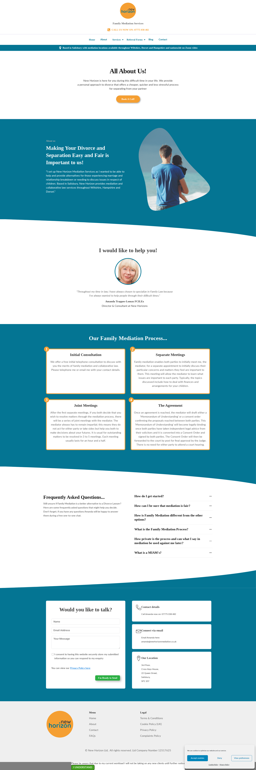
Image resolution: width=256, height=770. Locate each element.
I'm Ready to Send (107, 678)
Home (92, 39)
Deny (219, 758)
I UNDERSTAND (82, 767)
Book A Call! (128, 99)
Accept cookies (197, 758)
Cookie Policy (213, 764)
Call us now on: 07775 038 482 (130, 29)
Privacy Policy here (80, 668)
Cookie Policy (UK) (151, 724)
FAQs (92, 736)
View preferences (241, 758)
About (103, 39)
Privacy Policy (224, 764)
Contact (163, 39)
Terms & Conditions (151, 718)
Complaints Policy (150, 736)
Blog (151, 39)
